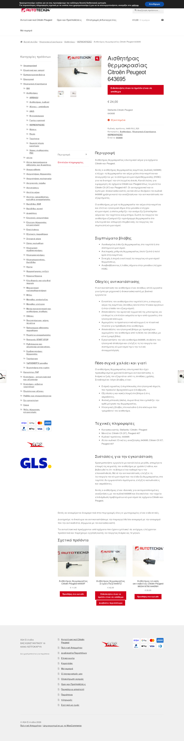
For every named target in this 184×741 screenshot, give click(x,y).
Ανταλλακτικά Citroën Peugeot (36, 19)
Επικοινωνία (67, 658)
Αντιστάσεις (32, 187)
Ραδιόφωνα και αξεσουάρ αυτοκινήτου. (38, 345)
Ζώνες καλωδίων (34, 243)
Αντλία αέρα (32, 192)
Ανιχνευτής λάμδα (36, 183)
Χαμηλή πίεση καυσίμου (36, 144)
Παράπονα (67, 694)
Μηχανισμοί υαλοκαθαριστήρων (36, 289)
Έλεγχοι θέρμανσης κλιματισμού (36, 223)
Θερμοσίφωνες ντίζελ (37, 271)
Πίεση (32, 134)
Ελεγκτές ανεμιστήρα (37, 217)
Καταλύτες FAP (31, 372)
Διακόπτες (31, 213)
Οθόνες (30, 316)
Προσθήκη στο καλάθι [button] (73, 594)
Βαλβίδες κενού (34, 208)
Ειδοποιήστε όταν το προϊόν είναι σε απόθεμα (131, 89)
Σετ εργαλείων (30, 400)
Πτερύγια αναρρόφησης (38, 335)
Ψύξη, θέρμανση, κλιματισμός (31, 411)
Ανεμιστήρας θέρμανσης (38, 174)
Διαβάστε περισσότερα (110, 603)
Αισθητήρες (69, 41)
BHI (28, 88)
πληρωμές (66, 699)
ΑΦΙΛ (31, 111)
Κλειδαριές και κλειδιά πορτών (38, 281)
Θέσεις (33, 129)
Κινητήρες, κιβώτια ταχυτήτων (33, 385)
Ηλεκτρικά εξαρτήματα (50, 41)
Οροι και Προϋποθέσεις (69, 19)
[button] (97, 58)
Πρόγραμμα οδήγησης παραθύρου (37, 329)
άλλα (29, 157)
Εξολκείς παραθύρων (37, 234)
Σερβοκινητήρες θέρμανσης (34, 352)
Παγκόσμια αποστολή (72, 689)
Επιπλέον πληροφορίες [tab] (70, 162)
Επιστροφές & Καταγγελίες (101, 19)
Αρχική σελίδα (30, 41)
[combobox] (148, 10)
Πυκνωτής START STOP (37, 339)
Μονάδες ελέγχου (35, 304)
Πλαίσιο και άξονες (33, 391)
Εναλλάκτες (32, 229)
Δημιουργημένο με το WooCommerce (62, 725)
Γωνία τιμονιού (37, 120)
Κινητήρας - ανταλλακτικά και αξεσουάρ (37, 378)
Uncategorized (30, 65)
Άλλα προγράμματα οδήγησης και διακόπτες (38, 163)
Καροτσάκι (67, 663)
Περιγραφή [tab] (64, 154)
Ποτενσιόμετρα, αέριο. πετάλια (37, 321)
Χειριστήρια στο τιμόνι (37, 367)
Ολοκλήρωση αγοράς (72, 678)
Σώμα (26, 405)
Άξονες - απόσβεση (39, 106)
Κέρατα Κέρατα (34, 275)
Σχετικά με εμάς (70, 704)
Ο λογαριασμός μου (71, 673)
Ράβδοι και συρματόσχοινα (37, 395)
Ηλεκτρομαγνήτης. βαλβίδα (35, 261)
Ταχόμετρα (32, 358)
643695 (119, 137)
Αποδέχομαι (154, 4)
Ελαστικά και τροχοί (33, 70)
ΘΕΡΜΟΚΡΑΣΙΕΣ (84, 41)
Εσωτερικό (28, 79)
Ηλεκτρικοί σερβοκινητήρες (34, 249)
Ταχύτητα (34, 138)
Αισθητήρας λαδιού (39, 102)
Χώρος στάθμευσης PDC (39, 151)
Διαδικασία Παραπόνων (74, 652)
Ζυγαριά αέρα (33, 238)
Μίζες (29, 294)
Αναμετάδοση (33, 169)
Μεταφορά (26, 30)
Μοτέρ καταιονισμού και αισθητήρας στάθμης (38, 310)
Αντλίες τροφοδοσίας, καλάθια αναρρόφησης (38, 198)
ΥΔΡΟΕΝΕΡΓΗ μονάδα (37, 363)
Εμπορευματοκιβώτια (34, 74)
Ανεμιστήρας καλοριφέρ (38, 178)
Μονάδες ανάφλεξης (37, 299)
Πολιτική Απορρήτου (71, 647)
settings (135, 5)
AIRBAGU (33, 97)
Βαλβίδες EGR (33, 204)
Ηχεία (29, 266)
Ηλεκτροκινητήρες (35, 255)
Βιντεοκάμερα (36, 115)
